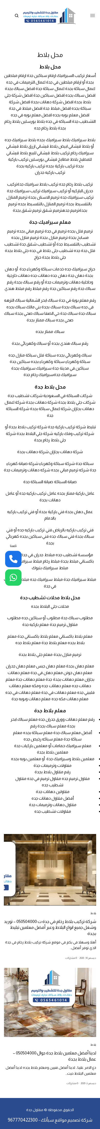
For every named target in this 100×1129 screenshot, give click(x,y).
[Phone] (13, 559)
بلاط (93, 913)
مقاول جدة (34, 1110)
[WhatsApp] (13, 577)
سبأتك (47, 1120)
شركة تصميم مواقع (73, 1120)
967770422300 (23, 1120)
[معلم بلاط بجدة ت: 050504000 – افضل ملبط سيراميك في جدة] (49, 15)
